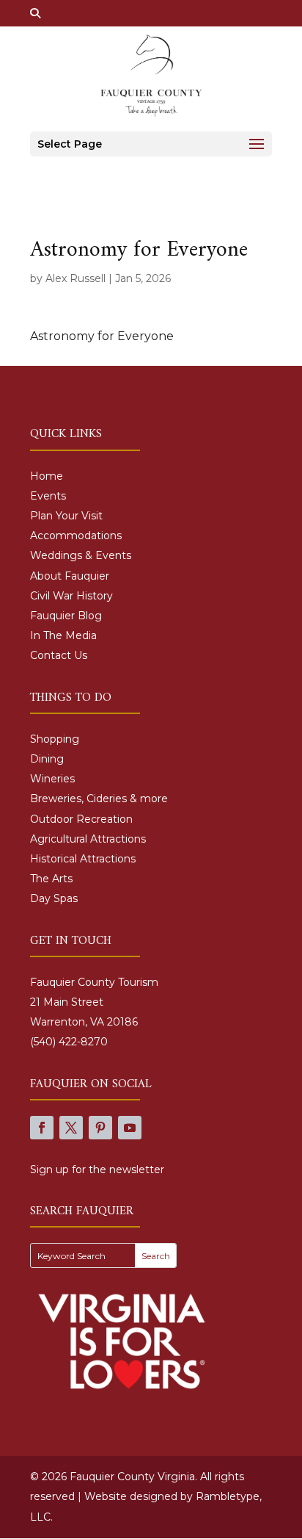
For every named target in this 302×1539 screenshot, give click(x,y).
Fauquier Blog (66, 615)
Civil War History (71, 595)
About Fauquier (69, 576)
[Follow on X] (71, 1127)
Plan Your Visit (66, 515)
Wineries (52, 778)
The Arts (51, 878)
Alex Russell (75, 278)
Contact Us (58, 655)
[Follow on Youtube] (129, 1127)
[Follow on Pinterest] (100, 1127)
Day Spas (54, 898)
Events (48, 495)
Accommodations (76, 535)
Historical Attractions (83, 858)
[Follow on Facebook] (42, 1127)
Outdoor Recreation (81, 819)
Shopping (54, 739)
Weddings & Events (80, 555)
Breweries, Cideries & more (99, 798)
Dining (47, 758)
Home (46, 476)
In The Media (63, 635)
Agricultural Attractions (88, 839)
